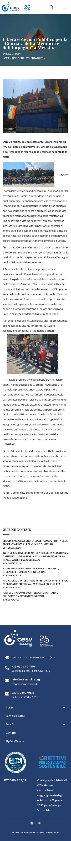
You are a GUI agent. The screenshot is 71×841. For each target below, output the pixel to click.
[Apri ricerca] (51, 7)
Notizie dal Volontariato (27, 58)
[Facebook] (32, 823)
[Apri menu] (64, 7)
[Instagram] (39, 823)
